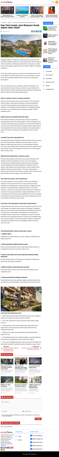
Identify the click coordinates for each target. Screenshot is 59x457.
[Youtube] (10, 448)
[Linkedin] (8, 448)
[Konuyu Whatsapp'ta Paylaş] (41, 31)
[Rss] (4, 450)
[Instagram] (6, 448)
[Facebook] (1, 448)
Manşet (9, 22)
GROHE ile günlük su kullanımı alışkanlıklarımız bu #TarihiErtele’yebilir (11, 349)
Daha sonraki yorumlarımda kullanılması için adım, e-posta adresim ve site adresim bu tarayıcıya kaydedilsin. (21, 415)
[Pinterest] (12, 448)
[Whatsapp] (1, 450)
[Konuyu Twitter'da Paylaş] (39, 31)
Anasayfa (4, 22)
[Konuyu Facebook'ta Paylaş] (36, 31)
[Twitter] (4, 448)
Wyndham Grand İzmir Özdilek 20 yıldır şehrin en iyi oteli (30, 348)
